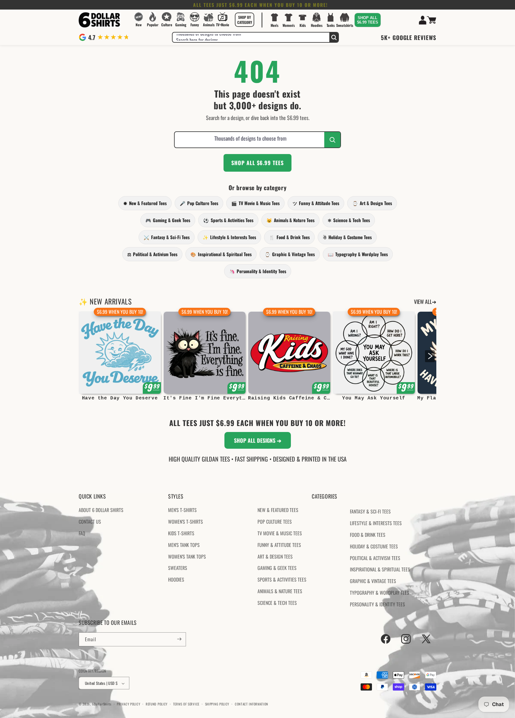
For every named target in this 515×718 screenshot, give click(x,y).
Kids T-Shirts (181, 533)
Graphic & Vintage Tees (290, 254)
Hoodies (176, 579)
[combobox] (251, 37)
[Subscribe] (179, 639)
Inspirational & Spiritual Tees (221, 254)
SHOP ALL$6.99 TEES (367, 20)
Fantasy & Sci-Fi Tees (167, 237)
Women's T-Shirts (185, 521)
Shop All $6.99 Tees (257, 163)
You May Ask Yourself (373, 398)
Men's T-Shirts (182, 510)
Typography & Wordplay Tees (358, 254)
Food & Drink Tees (289, 237)
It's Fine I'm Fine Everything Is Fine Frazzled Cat (204, 398)
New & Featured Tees (145, 203)
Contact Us (90, 521)
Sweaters (177, 568)
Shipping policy (217, 704)
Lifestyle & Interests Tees (229, 237)
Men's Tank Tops (184, 544)
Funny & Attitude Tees (316, 203)
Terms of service (186, 704)
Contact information (251, 704)
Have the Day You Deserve (120, 398)
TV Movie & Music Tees (255, 203)
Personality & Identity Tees (257, 271)
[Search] (333, 37)
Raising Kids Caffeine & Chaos (289, 398)
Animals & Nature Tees (290, 220)
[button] (244, 19)
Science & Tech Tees (349, 220)
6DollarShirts (101, 704)
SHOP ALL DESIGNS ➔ (257, 440)
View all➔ (425, 301)
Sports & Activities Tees (228, 220)
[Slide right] (430, 356)
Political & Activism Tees (152, 254)
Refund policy (156, 704)
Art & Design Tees (372, 203)
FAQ (82, 533)
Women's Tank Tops (187, 556)
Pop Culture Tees (199, 203)
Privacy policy (128, 704)
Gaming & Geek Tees (167, 220)
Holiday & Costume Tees (347, 237)
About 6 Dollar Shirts (101, 510)
